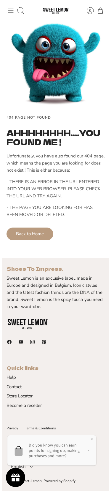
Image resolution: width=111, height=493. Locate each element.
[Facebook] (9, 342)
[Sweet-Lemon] (55, 11)
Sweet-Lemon (31, 480)
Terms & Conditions (40, 428)
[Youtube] (21, 342)
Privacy (12, 428)
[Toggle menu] (10, 10)
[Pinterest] (44, 342)
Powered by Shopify (59, 480)
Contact (14, 387)
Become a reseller (24, 405)
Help (11, 377)
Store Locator (20, 396)
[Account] (87, 10)
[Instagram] (32, 342)
